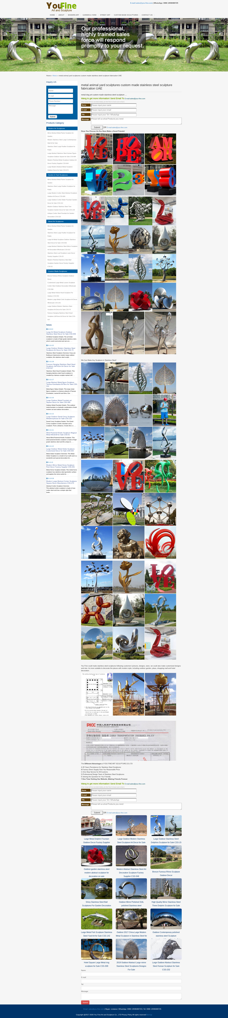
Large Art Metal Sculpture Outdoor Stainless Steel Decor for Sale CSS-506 (61, 333)
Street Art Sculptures (56, 221)
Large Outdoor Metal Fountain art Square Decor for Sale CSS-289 (59, 401)
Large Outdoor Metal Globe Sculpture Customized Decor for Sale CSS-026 (60, 450)
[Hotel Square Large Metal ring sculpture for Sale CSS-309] (96, 949)
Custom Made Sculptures (126, 15)
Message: (84, 991)
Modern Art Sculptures (56, 128)
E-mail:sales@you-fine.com (141, 3)
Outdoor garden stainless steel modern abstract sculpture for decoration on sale (96, 872)
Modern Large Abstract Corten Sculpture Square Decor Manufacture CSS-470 (61, 482)
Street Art (105, 15)
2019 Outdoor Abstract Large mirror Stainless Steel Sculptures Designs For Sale (131, 966)
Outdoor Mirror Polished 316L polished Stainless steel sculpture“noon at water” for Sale (131, 905)
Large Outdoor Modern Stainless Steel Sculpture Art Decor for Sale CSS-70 (60, 349)
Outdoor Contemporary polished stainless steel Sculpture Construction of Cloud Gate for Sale (166, 935)
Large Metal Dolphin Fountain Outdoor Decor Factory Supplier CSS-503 (96, 842)
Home (52, 15)
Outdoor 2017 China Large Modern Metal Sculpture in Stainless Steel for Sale (131, 935)
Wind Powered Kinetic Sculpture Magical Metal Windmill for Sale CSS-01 (61, 434)
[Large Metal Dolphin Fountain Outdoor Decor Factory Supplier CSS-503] (96, 825)
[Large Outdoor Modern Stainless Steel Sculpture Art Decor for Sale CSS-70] (131, 825)
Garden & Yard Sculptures (58, 175)
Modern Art (73, 15)
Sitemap (149, 1015)
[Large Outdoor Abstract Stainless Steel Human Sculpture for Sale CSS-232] (166, 949)
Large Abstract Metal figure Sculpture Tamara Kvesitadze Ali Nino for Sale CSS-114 (61, 384)
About (61, 15)
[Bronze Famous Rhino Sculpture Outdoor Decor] (166, 857)
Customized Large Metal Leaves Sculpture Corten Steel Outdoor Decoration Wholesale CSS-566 (62, 286)
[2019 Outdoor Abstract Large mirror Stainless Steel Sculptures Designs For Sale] (131, 949)
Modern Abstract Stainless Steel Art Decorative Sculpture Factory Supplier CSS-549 (131, 872)
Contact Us (147, 15)
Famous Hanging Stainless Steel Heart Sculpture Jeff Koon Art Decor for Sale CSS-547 (62, 316)
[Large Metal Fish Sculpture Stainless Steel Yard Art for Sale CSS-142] (96, 919)
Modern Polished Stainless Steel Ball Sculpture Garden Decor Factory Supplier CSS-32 (61, 263)
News (55, 76)
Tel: (82, 984)
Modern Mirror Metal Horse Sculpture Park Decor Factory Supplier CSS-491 (60, 466)
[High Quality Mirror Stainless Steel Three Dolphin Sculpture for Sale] (166, 888)
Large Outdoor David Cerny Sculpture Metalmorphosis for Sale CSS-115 (60, 417)
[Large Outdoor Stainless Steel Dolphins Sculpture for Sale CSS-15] (166, 825)
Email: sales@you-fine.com (93, 1009)
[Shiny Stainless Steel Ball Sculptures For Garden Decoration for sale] (96, 888)
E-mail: (83, 977)
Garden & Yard (89, 15)
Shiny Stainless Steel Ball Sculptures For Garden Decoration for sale (96, 905)
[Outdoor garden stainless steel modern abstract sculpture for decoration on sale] (96, 856)
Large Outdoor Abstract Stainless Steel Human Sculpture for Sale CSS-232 (166, 966)
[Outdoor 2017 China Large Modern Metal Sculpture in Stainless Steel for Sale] (131, 919)
